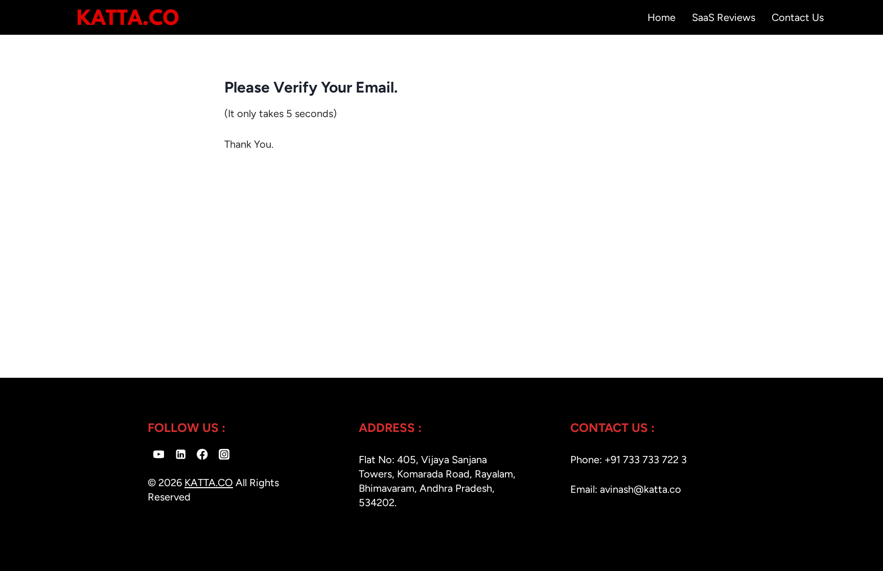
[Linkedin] (181, 454)
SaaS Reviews (723, 17)
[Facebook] (203, 454)
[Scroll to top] (851, 560)
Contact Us (798, 17)
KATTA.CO (208, 482)
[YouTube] (159, 454)
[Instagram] (224, 454)
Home (661, 17)
